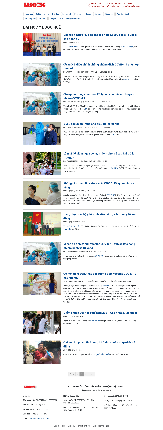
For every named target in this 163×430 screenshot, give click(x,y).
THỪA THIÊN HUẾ (71, 47)
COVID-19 (127, 79)
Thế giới (53, 18)
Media (46, 14)
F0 (86, 109)
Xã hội (38, 14)
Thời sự (88, 14)
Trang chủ (29, 14)
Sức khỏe (43, 18)
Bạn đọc (97, 14)
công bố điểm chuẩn (101, 354)
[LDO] (42, 45)
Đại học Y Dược (126, 47)
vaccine (106, 286)
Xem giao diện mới (73, 18)
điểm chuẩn (95, 321)
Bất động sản (30, 18)
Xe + (61, 18)
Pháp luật (78, 14)
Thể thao (55, 14)
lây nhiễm (114, 168)
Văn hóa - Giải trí (123, 14)
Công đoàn (108, 14)
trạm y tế (67, 229)
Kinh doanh (66, 14)
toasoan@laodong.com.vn (39, 418)
